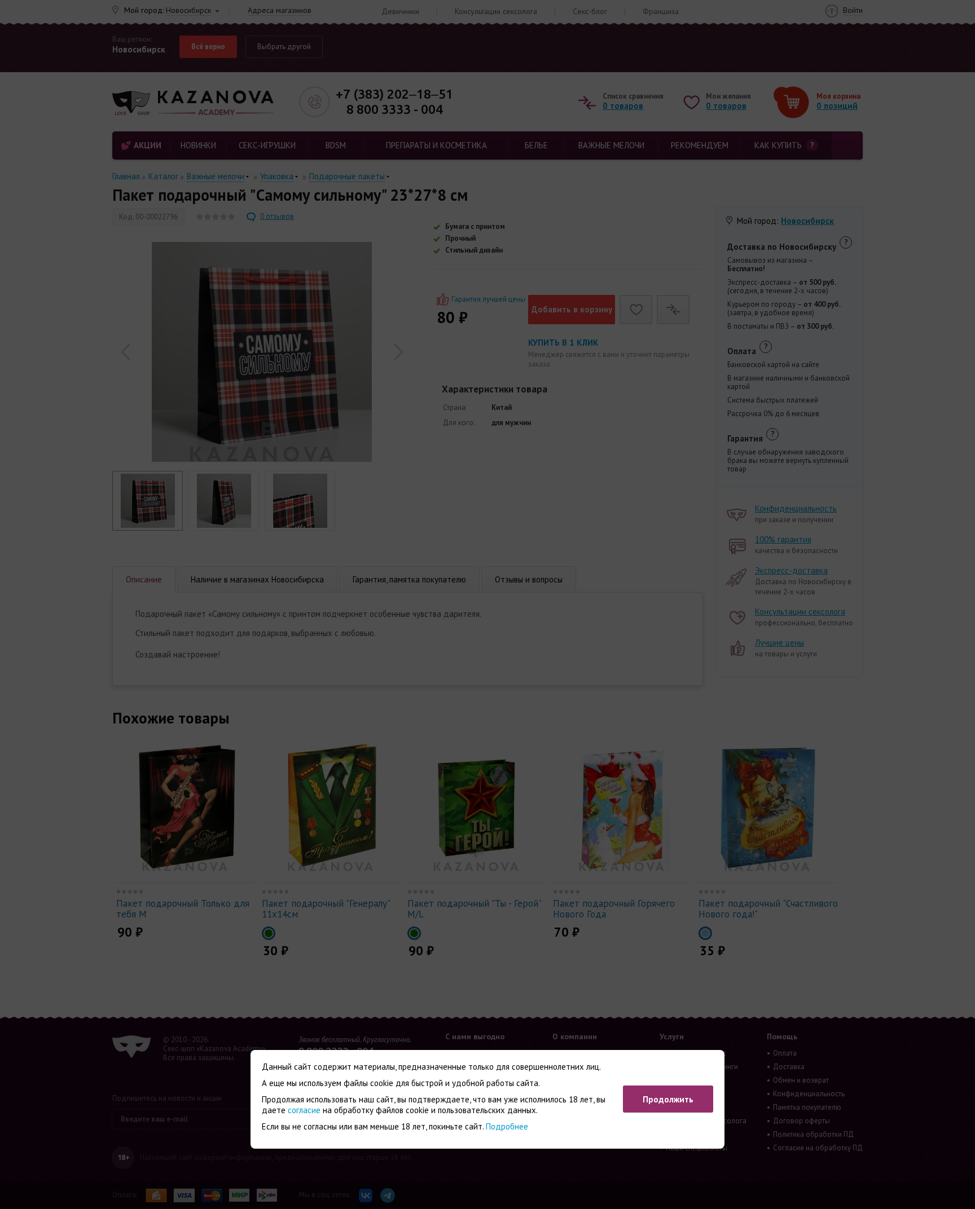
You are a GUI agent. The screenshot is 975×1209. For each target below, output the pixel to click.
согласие (304, 1110)
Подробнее (507, 1126)
